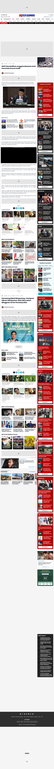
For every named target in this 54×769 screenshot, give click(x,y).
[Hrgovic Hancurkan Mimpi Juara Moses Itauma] (40, 111)
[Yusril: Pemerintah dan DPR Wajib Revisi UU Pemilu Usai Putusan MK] (18, 412)
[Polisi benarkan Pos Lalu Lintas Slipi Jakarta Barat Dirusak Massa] (40, 250)
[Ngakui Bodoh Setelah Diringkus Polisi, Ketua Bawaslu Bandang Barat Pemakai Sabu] (4, 126)
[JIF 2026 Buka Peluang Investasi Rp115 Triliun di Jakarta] (40, 142)
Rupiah (40, 21)
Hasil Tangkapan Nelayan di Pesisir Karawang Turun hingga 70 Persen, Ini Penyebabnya (5, 483)
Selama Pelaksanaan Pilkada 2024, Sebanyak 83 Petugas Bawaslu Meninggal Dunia (29, 125)
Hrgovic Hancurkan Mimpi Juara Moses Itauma (47, 110)
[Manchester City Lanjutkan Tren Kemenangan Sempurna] (40, 213)
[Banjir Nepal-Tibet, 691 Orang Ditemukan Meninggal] (40, 280)
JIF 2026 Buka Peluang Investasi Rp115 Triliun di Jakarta (47, 142)
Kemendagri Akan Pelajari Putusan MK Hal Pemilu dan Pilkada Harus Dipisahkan (18, 250)
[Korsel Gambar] (45, 62)
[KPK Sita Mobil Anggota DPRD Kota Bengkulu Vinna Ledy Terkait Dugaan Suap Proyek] (40, 430)
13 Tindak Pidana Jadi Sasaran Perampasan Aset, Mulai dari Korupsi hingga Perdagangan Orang (47, 532)
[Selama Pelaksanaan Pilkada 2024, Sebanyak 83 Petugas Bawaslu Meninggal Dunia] (21, 126)
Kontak (28, 716)
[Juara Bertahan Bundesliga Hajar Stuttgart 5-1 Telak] (40, 218)
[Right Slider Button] (53, 19)
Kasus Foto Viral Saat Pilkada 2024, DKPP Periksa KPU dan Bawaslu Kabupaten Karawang (12, 120)
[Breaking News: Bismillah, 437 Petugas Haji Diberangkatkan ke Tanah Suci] (4, 354)
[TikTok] (30, 714)
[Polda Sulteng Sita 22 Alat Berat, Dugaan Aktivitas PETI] (40, 398)
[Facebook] (16, 208)
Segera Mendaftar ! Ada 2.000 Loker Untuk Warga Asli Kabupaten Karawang (45, 132)
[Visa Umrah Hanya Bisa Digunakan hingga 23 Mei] (21, 359)
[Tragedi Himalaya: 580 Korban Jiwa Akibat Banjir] (45, 449)
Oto (47, 21)
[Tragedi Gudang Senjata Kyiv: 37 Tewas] (40, 270)
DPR (21, 21)
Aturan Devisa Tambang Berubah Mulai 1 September (47, 95)
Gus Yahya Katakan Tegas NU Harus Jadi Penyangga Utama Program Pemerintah (47, 537)
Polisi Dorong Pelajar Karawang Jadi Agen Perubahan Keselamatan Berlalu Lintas (28, 483)
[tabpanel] (45, 62)
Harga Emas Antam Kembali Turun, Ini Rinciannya (47, 357)
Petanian (34, 19)
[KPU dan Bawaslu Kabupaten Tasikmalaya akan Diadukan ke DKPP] (21, 121)
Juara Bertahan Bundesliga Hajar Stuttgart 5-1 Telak (47, 217)
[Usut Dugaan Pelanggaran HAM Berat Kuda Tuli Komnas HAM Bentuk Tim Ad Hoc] (40, 91)
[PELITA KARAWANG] (27, 15)
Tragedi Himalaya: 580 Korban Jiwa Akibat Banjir (45, 456)
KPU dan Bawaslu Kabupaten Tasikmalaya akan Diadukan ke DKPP (29, 120)
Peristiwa (22, 19)
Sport (32, 721)
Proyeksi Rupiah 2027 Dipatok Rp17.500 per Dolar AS (47, 542)
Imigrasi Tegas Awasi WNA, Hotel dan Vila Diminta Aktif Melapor (47, 392)
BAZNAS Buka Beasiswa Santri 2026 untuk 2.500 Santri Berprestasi (47, 105)
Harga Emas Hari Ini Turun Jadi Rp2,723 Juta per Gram (47, 362)
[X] (14, 208)
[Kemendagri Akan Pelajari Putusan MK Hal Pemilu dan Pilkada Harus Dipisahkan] (18, 244)
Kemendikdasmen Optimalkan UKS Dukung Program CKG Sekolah (47, 172)
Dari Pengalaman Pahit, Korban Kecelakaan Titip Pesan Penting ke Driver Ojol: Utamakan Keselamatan (47, 254)
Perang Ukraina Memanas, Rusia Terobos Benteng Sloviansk (47, 469)
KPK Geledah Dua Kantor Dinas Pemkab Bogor (47, 326)
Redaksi (13, 716)
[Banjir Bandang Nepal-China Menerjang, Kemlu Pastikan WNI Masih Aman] (40, 465)
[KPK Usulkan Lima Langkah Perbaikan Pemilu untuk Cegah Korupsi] (7, 412)
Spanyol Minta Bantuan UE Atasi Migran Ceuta (47, 459)
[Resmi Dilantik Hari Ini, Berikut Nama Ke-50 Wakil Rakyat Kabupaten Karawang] (18, 275)
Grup (26, 724)
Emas (44, 21)
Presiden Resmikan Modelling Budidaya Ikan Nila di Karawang (29, 353)
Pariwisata (48, 19)
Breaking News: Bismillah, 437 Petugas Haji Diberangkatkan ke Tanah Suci (12, 353)
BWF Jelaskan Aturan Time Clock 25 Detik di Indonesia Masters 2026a (46, 659)
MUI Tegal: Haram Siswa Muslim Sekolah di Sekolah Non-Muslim (46, 647)
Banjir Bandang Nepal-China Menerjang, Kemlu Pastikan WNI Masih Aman (47, 464)
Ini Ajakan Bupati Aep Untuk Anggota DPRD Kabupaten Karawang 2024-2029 (6, 446)
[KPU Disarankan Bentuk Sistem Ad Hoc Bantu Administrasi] (7, 257)
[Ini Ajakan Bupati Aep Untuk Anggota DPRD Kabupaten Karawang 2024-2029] (7, 442)
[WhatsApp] (19, 208)
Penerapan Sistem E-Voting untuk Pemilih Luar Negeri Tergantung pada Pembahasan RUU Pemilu (30, 250)
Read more (19, 346)
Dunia (14, 21)
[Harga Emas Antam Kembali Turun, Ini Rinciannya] (40, 358)
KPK (24, 21)
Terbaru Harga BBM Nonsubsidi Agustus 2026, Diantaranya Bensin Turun (46, 674)
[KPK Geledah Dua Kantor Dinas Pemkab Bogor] (40, 326)
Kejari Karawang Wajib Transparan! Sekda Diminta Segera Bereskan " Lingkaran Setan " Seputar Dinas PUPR (47, 137)
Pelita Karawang (32, 724)
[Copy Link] (23, 208)
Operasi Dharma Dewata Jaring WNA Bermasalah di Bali (47, 100)
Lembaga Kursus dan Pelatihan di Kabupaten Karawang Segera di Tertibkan (45, 638)
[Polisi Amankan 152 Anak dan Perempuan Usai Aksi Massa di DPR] (45, 521)
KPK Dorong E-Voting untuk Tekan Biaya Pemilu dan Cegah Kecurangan (6, 250)
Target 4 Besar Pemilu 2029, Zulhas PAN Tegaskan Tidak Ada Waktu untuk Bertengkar (6, 430)
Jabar (2, 21)
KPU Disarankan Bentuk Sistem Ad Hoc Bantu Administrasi (7, 263)
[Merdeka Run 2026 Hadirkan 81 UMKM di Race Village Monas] (40, 208)
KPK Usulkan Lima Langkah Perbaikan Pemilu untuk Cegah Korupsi (6, 418)
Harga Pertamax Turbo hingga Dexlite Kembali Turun (45, 643)
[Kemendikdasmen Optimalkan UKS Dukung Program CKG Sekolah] (40, 173)
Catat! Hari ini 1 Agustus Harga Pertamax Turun (45, 671)
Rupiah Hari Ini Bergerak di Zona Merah (47, 352)
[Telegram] (21, 208)
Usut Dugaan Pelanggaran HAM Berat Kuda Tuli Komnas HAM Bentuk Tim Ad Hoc (47, 90)
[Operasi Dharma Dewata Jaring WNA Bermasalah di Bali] (40, 101)
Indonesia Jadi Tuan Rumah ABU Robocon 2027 (47, 496)
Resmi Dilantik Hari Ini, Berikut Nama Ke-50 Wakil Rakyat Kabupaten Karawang (18, 279)
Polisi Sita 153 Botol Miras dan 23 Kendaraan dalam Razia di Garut (34, 23)
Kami (25, 716)
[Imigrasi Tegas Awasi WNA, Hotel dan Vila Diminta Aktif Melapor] (40, 393)
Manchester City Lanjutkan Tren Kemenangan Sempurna (47, 212)
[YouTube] (28, 714)
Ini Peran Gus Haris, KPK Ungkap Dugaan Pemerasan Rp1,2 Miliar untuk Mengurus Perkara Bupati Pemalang (45, 655)
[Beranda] (2, 63)
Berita (22, 721)
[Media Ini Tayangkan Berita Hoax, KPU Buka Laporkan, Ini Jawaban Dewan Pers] (7, 275)
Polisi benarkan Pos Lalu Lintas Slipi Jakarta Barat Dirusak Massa (47, 249)
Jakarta (5, 21)
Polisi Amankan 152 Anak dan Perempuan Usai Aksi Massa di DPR (45, 528)
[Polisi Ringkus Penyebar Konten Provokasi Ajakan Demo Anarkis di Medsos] (40, 321)
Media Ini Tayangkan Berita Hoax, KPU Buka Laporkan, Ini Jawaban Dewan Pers (6, 279)
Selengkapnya (32, 471)
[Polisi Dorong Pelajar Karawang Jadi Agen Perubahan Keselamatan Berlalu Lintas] (28, 476)
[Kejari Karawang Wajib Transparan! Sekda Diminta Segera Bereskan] (40, 137)
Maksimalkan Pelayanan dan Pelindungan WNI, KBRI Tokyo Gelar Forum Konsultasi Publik (47, 284)
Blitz (25, 721)
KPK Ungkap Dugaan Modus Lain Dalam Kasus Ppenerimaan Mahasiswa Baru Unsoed (47, 434)
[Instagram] (26, 714)
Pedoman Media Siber (19, 716)
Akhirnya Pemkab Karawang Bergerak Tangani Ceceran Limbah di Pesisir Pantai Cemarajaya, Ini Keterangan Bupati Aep (47, 147)
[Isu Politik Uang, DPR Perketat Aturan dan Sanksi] (30, 257)
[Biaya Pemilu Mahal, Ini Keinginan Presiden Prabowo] (30, 424)
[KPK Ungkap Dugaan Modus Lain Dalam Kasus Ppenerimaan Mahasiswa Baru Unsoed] (40, 435)
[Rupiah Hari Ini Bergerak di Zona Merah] (40, 353)
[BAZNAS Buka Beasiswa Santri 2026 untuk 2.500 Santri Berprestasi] (40, 106)
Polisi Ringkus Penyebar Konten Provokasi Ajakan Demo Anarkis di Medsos (47, 321)
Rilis (41, 716)
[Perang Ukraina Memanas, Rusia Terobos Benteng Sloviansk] (40, 470)
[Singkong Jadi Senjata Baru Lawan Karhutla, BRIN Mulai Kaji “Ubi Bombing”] (40, 183)
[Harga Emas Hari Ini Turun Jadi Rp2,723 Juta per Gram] (40, 363)
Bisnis (32, 21)
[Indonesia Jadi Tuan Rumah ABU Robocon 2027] (40, 496)
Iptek (50, 21)
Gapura (18, 721)
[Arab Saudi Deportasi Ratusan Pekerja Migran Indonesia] (4, 359)
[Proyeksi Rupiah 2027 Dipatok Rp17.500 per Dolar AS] (40, 543)
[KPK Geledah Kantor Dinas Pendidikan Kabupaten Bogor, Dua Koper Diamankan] (40, 316)
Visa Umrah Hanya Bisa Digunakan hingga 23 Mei (30, 358)
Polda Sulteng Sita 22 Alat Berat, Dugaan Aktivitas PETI (47, 397)
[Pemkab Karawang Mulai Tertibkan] (40, 507)
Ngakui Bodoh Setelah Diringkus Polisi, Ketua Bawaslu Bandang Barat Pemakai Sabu (12, 125)
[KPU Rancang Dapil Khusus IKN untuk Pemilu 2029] (18, 257)
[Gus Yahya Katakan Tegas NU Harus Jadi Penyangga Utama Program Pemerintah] (40, 538)
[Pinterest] (32, 714)
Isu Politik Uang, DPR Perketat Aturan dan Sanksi (29, 263)
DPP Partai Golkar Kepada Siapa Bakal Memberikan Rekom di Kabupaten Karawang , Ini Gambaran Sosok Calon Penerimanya (29, 446)
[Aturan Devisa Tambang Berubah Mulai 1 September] (40, 96)
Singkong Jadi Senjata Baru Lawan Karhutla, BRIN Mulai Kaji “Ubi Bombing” (47, 182)
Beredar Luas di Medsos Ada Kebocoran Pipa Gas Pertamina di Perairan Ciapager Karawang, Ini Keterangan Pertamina (45, 667)
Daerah (17, 19)
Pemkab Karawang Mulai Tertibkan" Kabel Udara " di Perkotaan (47, 506)
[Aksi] (40, 501)
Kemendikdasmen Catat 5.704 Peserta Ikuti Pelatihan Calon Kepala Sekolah (47, 177)
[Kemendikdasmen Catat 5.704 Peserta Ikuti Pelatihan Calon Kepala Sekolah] (40, 178)
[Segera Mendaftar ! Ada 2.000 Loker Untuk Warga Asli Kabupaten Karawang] (45, 125)
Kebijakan (31, 716)
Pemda (38, 19)
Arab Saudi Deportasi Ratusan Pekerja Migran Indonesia (12, 358)
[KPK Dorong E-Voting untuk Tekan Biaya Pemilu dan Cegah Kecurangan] (7, 244)
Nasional (10, 21)
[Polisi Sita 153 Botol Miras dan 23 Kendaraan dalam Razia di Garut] (45, 233)
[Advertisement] (27, 32)
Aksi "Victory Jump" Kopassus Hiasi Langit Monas (47, 501)
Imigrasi (28, 21)
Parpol (18, 21)
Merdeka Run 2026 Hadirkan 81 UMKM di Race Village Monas (47, 207)
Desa (13, 19)
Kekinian (28, 721)
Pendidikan (28, 19)
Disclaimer (36, 716)
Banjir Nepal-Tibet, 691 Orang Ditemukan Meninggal (47, 279)
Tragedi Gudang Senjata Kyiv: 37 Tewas (47, 269)
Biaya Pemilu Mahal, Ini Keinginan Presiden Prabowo (30, 430)
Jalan (43, 19)
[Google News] (24, 714)
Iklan (39, 716)
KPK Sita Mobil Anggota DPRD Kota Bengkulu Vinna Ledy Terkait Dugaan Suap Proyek (47, 429)
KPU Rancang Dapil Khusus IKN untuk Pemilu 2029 (17, 263)
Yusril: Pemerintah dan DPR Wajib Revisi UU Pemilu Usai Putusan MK (18, 418)
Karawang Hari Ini (7, 19)
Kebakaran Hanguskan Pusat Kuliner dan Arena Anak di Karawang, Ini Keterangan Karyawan (17, 483)
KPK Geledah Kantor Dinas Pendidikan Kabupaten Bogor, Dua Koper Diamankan (47, 315)
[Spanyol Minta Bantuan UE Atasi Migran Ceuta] (40, 460)
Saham (36, 21)
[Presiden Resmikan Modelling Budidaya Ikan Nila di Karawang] (21, 354)
